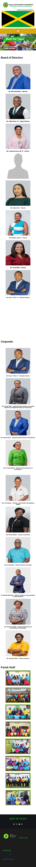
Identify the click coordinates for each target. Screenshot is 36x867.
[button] (18, 31)
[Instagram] (22, 824)
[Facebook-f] (16, 824)
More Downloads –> (9, 859)
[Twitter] (14, 824)
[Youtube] (19, 824)
